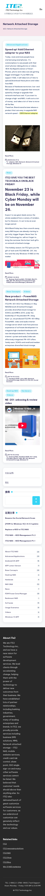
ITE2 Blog (7, 862)
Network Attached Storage (25, 281)
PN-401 (30, 380)
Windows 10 (17, 163)
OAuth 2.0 (23, 380)
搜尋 (7, 491)
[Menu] (41, 9)
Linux (22, 378)
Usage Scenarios (12, 607)
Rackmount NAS (11, 598)
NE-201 (12, 281)
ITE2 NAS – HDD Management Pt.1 (20, 541)
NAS (16, 162)
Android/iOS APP (12, 561)
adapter (12, 162)
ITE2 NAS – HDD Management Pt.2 (20, 535)
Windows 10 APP (12, 617)
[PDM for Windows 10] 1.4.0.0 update (21, 524)
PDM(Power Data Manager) (16, 282)
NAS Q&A (9, 584)
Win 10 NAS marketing (12, 867)
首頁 (4, 29)
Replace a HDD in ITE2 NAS (17, 529)
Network (22, 162)
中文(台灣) (9, 473)
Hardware (26, 391)
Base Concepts (13, 292)
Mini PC (34, 279)
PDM (16, 593)
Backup (11, 279)
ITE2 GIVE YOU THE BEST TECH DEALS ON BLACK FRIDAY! (20, 181)
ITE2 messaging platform (13, 848)
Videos (27, 292)
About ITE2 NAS (11, 551)
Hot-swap (33, 457)
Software (9, 603)
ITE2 (5, 844)
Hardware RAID (14, 378)
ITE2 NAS (28, 279)
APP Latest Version (13, 566)
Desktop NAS (19, 279)
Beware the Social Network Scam (20, 518)
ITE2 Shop (7, 857)
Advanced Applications (17, 45)
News (9, 173)
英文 (7, 482)
